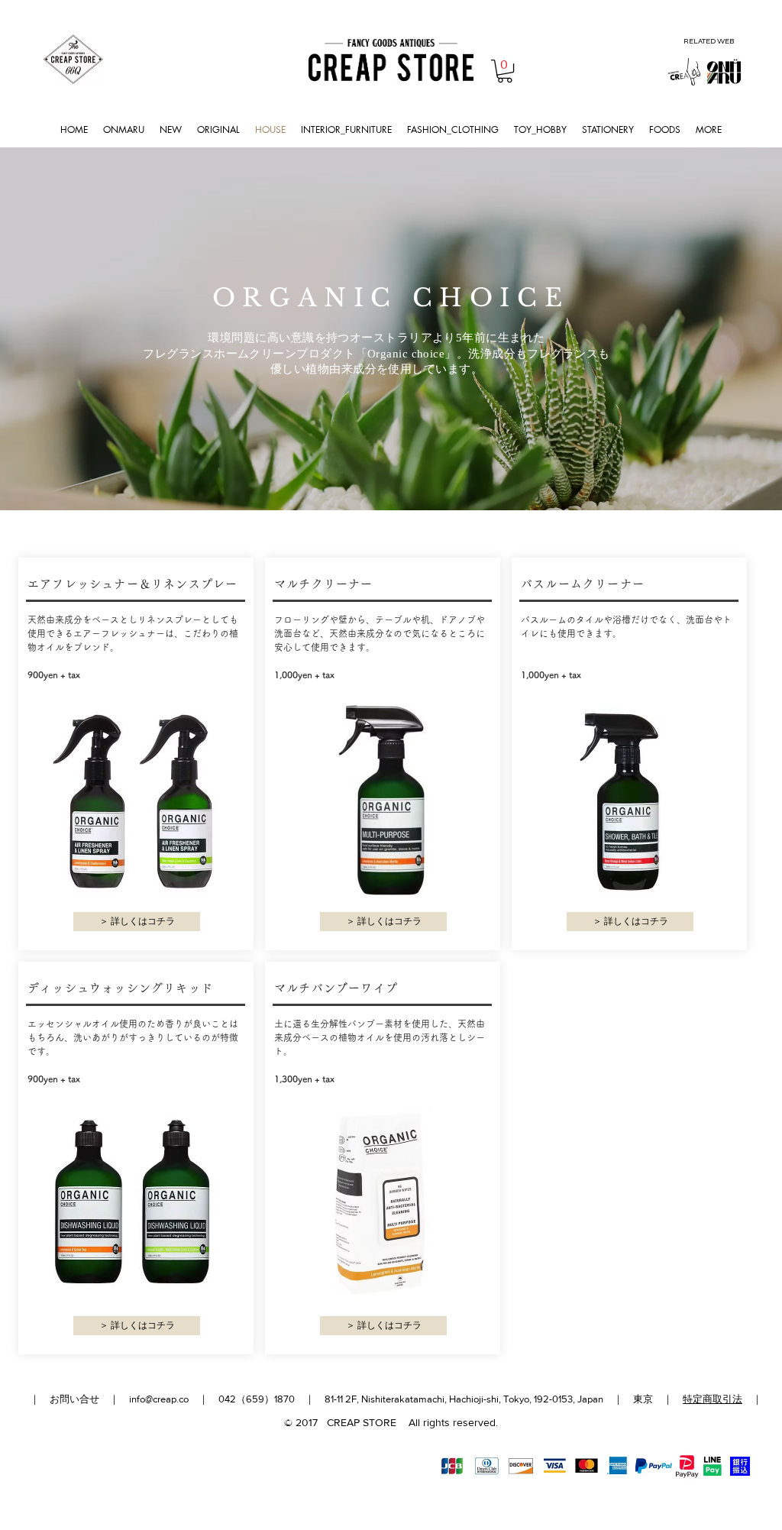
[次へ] (698, 329)
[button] (505, 71)
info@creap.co (159, 1399)
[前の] (84, 329)
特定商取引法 (712, 1399)
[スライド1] (391, 480)
